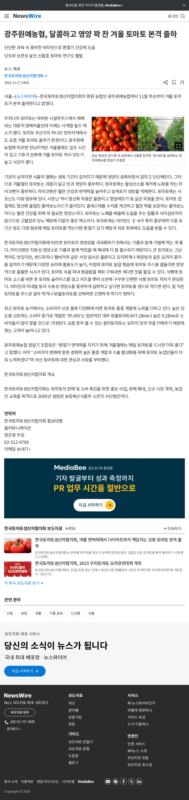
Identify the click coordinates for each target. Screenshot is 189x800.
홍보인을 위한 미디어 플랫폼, (94, 5)
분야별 (73, 710)
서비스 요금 (136, 717)
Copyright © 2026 (17, 791)
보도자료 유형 (79, 748)
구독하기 (174, 528)
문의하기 (13, 729)
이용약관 (27, 781)
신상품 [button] (75, 613)
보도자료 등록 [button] (20, 712)
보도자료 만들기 (80, 742)
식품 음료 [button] (56, 613)
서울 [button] (91, 613)
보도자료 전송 (138, 757)
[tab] (96, 695)
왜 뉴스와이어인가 (141, 703)
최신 (71, 703)
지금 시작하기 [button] (22, 671)
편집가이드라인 (48, 781)
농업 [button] (24, 613)
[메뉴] (6, 16)
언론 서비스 (136, 744)
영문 (71, 724)
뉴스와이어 (25, 96)
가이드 (73, 734)
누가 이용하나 (138, 724)
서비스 (132, 695)
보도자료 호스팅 (139, 764)
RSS (72, 528)
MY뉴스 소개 (137, 751)
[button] (165, 82)
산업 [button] (10, 613)
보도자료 (75, 695)
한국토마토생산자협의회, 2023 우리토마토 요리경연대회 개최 (88, 563)
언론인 (132, 736)
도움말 (73, 755)
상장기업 (75, 717)
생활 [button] (38, 613)
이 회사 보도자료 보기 (23, 583)
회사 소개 (11, 781)
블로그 (73, 762)
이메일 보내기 (17, 449)
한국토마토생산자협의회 (25, 75)
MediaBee (86, 781)
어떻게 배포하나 (139, 710)
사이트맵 (68, 781)
